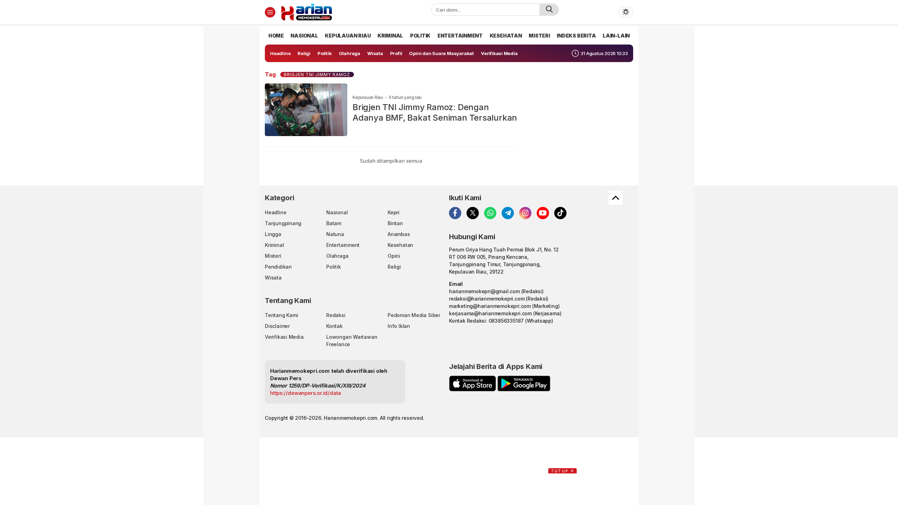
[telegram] (508, 213)
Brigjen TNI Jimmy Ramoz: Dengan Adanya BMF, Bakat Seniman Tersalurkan (435, 112)
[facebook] (455, 213)
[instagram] (525, 213)
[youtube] (543, 213)
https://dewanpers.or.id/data (305, 393)
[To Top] (616, 198)
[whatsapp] (490, 213)
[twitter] (473, 213)
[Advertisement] (235, 131)
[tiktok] (560, 213)
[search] (549, 10)
